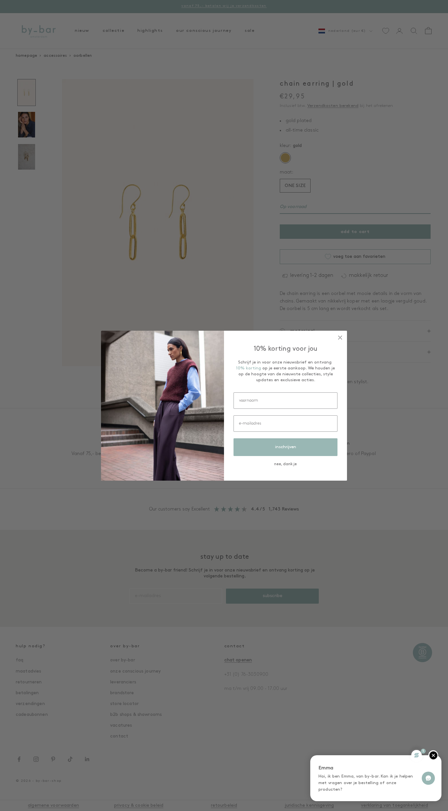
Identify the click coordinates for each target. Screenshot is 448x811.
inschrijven (285, 447)
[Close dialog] (340, 337)
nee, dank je (285, 464)
